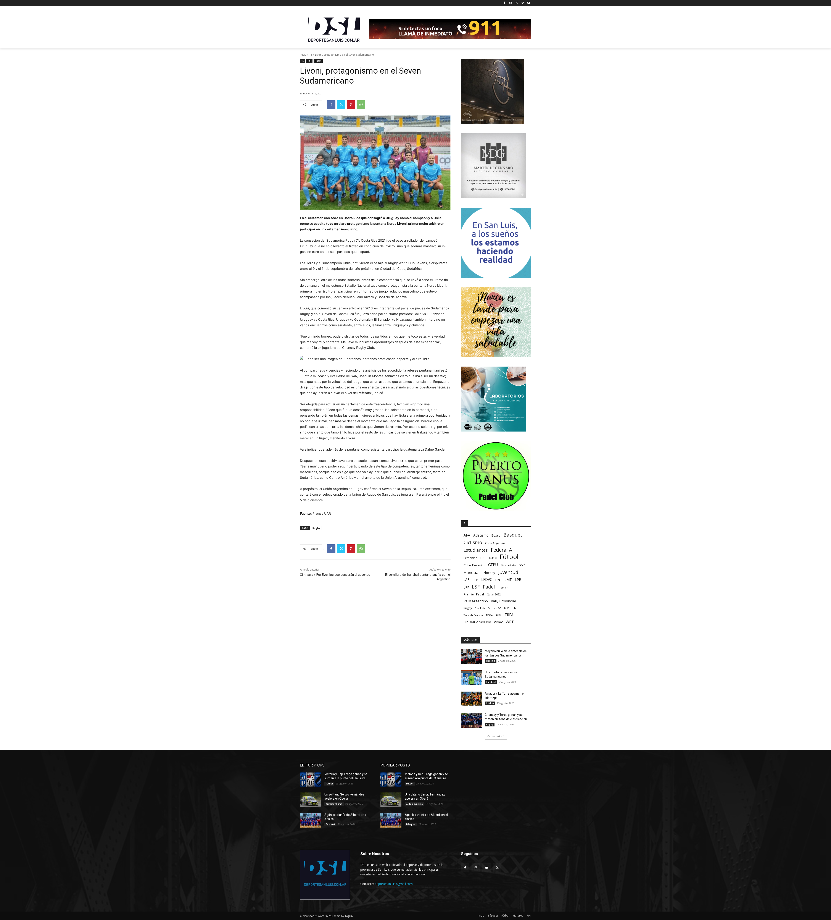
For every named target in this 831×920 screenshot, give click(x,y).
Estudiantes (476, 550)
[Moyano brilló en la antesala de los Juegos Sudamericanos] (471, 656)
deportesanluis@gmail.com (394, 884)
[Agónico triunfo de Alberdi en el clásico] (310, 820)
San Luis (480, 608)
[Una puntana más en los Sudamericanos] (471, 677)
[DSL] (334, 29)
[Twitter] (516, 3)
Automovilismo (334, 803)
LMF (508, 579)
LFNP (498, 580)
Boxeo (496, 535)
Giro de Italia (508, 565)
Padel (489, 587)
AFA (467, 535)
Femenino (470, 558)
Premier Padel (474, 594)
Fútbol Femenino (474, 565)
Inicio (303, 55)
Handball (472, 572)
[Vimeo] (522, 3)
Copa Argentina (495, 543)
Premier (503, 587)
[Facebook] (504, 3)
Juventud (508, 572)
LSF (476, 586)
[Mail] (486, 867)
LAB (467, 579)
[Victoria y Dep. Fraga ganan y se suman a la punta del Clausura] (310, 779)
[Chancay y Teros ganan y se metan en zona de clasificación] (471, 720)
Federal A (501, 550)
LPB (518, 579)
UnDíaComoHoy (477, 622)
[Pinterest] (351, 104)
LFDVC (486, 579)
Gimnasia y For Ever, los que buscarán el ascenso (335, 575)
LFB (475, 579)
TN (514, 608)
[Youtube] (528, 3)
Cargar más (494, 736)
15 (310, 55)
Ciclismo (473, 542)
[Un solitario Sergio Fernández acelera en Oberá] (310, 799)
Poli (309, 60)
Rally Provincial (503, 601)
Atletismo (480, 535)
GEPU (493, 565)
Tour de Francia (473, 615)
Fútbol (509, 557)
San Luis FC (494, 608)
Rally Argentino (476, 601)
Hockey (489, 573)
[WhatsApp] (361, 104)
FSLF (483, 558)
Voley (498, 622)
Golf (522, 565)
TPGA (489, 615)
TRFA (509, 615)
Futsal (493, 558)
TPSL (499, 615)
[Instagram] (510, 3)
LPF (466, 587)
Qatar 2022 (494, 594)
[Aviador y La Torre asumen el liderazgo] (471, 699)
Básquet (513, 534)
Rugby (318, 60)
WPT (510, 622)
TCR (506, 608)
